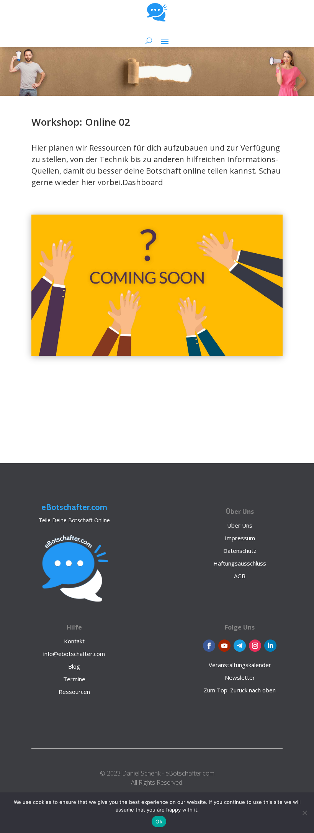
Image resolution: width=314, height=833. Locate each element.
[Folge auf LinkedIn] (270, 646)
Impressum (240, 538)
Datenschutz (240, 550)
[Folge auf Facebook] (209, 646)
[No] (304, 813)
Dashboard (143, 182)
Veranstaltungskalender (240, 665)
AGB (239, 576)
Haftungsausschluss (239, 563)
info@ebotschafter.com (74, 654)
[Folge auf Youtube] (224, 646)
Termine (74, 679)
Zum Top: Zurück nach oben (240, 690)
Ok (158, 821)
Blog (74, 666)
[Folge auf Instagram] (255, 646)
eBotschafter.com (74, 507)
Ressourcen (74, 691)
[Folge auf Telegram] (240, 646)
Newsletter (240, 677)
